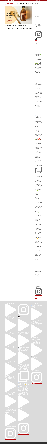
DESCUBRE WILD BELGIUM (38, 3)
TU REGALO (24, 3)
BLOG (33, 3)
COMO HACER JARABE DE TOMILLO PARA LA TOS (15, 25)
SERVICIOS (29, 3)
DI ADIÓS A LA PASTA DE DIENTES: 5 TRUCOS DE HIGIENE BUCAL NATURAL (38, 26)
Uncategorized (37, 16)
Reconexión (36, 14)
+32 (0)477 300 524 (7, 0)
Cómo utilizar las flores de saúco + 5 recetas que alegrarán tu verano (38, 24)
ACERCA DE (20, 3)
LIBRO (27, 3)
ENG (39, 0)
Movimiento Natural (37, 13)
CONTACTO (37, 0)
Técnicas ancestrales (37, 15)
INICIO (17, 3)
